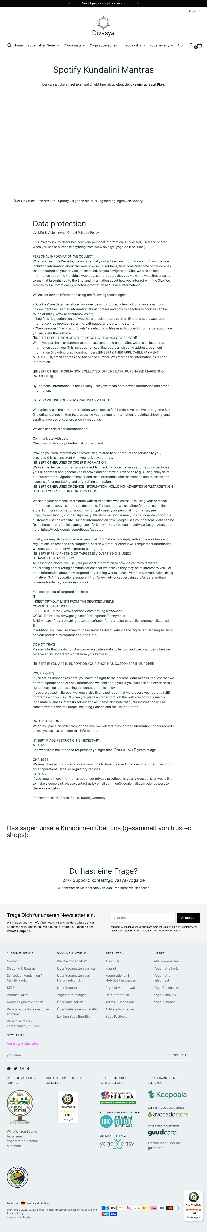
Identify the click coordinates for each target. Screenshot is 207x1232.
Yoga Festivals (116, 1016)
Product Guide (18, 995)
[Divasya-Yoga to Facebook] (9, 1069)
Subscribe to (179, 1055)
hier (10, 1146)
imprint (111, 968)
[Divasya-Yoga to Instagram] (22, 1069)
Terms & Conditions (120, 1002)
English (193, 11)
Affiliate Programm (120, 1009)
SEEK (11, 988)
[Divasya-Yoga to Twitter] (15, 1069)
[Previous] (69, 3)
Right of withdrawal (120, 988)
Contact (13, 961)
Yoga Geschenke (166, 988)
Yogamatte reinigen (72, 995)
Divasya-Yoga (36, 1209)
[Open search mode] (9, 45)
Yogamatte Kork (166, 968)
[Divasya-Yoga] (103, 26)
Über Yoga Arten (69, 988)
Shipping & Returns (21, 968)
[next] (137, 3)
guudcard (155, 1148)
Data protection (117, 995)
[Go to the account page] (189, 45)
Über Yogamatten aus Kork (77, 968)
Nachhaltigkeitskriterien (25, 1002)
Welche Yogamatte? (72, 961)
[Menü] (200, 1192)
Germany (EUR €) (36, 1203)
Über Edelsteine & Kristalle (77, 1009)
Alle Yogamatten (166, 961)
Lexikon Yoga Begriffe (73, 1016)
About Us (112, 961)
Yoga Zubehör (164, 1002)
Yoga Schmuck (165, 995)
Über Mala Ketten (70, 1002)
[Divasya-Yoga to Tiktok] (28, 1069)
